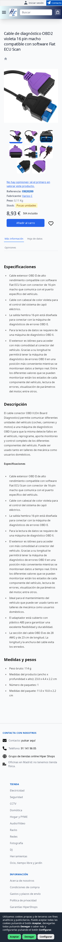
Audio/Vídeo (17, 823)
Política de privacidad (23, 900)
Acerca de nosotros (22, 880)
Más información (14, 238)
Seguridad (16, 797)
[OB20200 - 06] (46, 151)
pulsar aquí (28, 740)
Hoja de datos (34, 238)
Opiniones (10, 247)
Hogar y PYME (19, 817)
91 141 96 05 (28, 748)
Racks (13, 830)
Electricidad (17, 790)
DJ (11, 850)
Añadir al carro (25, 223)
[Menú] (4, 12)
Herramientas (18, 856)
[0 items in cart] (58, 12)
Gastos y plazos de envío (25, 894)
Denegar (29, 936)
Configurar (46, 936)
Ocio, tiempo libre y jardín (26, 863)
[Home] (5, 58)
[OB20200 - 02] (31, 136)
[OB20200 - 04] (15, 151)
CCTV (13, 803)
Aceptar (14, 936)
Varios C (27, 196)
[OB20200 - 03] (46, 136)
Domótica (16, 810)
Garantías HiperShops (24, 907)
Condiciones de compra (25, 887)
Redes (14, 836)
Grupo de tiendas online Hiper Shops (32, 756)
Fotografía (16, 843)
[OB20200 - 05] (31, 151)
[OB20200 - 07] (23, 167)
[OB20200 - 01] (15, 136)
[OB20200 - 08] (38, 167)
